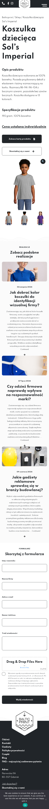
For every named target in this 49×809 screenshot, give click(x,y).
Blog (4, 758)
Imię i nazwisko (8, 561)
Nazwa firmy (7, 579)
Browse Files (24, 667)
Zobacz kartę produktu (20, 139)
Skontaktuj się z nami (19, 151)
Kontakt (6, 743)
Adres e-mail (7, 597)
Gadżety (6, 747)
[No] (45, 799)
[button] (43, 161)
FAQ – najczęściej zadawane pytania (22, 762)
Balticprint (7, 17)
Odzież (6, 740)
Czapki (5, 754)
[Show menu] (44, 5)
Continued (24, 349)
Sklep (18, 17)
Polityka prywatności (13, 751)
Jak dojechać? (9, 784)
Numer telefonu (9, 615)
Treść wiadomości (9, 633)
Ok (25, 805)
